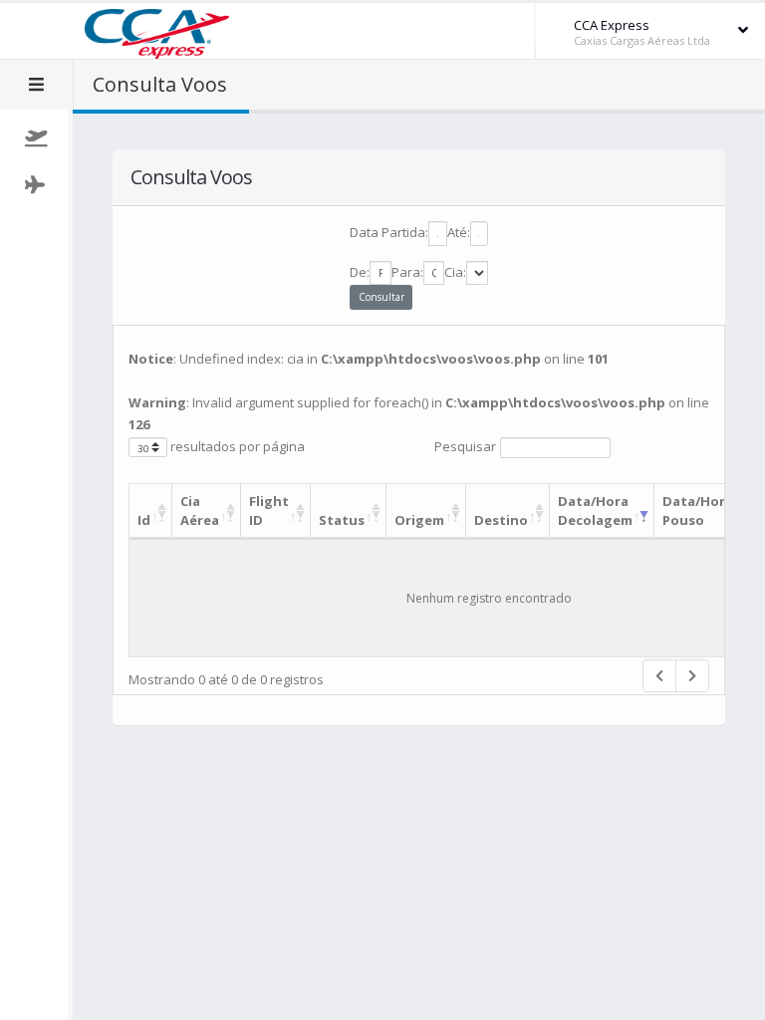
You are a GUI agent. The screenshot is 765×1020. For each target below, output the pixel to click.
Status (342, 520)
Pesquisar (465, 446)
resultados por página (236, 446)
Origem (419, 520)
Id (143, 520)
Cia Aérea (199, 510)
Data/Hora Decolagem (595, 510)
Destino (501, 520)
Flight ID (269, 510)
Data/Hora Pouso (697, 510)
